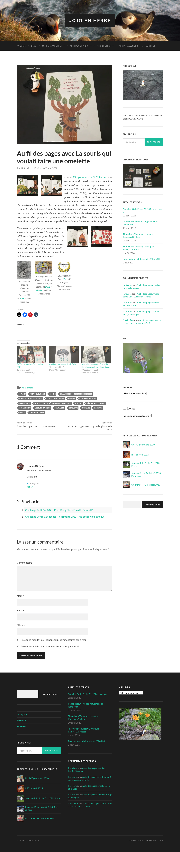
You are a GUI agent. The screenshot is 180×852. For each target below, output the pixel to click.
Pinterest (21, 726)
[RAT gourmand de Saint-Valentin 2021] (31, 354)
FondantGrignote (36, 466)
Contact (150, 46)
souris (22, 412)
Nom (20, 595)
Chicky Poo (128, 320)
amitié (53, 394)
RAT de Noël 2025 (140, 454)
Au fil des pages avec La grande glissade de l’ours (90, 426)
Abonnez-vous (153, 504)
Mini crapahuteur (52, 46)
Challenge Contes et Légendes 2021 (76, 394)
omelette (73, 408)
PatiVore (127, 284)
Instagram (22, 714)
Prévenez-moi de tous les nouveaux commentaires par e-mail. (54, 639)
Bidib (22, 298)
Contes (71, 398)
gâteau (78, 403)
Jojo (36, 168)
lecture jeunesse (42, 408)
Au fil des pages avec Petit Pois (62, 364)
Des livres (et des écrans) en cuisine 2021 (52, 403)
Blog (34, 46)
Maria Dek (59, 408)
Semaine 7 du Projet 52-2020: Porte (145, 464)
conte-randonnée (55, 398)
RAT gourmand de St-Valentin (89, 177)
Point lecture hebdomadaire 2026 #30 (141, 259)
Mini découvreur (79, 46)
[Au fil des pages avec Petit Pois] (64, 354)
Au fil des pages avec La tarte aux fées (36, 425)
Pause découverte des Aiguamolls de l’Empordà (140, 223)
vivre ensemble (37, 412)
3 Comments (49, 168)
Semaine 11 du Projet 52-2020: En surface (146, 474)
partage (86, 408)
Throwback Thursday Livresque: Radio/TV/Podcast (138, 248)
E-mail (21, 610)
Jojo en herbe (90, 20)
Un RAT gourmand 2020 (143, 444)
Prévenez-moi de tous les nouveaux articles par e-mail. (50, 646)
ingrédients (25, 408)
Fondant (40, 290)
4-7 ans (22, 394)
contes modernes (87, 398)
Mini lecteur (104, 46)
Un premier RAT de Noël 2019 (145, 484)
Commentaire (25, 562)
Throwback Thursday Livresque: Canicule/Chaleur (138, 235)
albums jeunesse (37, 394)
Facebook (21, 720)
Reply (30, 487)
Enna (65, 279)
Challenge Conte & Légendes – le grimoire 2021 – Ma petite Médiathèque (64, 516)
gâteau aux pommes (96, 403)
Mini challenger (128, 46)
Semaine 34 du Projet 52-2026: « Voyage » (142, 210)
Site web (21, 625)
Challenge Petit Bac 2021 (30, 398)
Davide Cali (24, 403)
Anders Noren (148, 840)
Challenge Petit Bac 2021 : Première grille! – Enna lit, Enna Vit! (59, 510)
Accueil (21, 46)
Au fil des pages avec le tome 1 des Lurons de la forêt (141, 295)
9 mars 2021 (23, 168)
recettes (98, 408)
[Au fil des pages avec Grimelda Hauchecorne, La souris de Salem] (96, 354)
